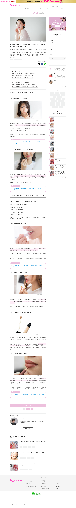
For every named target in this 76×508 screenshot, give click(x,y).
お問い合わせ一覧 (18, 504)
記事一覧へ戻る (28, 428)
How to (52, 93)
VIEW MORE (63, 86)
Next (44, 410)
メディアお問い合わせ (44, 481)
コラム (51, 52)
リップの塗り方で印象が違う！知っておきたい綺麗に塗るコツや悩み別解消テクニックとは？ (28, 188)
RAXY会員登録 (58, 480)
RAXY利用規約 (43, 486)
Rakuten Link (58, 486)
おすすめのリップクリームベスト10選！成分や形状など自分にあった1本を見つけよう (28, 266)
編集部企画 (62, 93)
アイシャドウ (53, 99)
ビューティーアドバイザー (30, 486)
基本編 (63, 95)
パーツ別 (57, 103)
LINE (56, 485)
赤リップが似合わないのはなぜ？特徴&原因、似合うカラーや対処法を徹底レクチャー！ (28, 142)
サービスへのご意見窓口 (45, 485)
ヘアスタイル (54, 101)
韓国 (20, 446)
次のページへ (28, 405)
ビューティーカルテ (29, 485)
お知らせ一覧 (43, 480)
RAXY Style (27, 8)
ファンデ (63, 105)
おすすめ (57, 93)
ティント (33, 446)
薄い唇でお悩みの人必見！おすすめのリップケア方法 (22, 75)
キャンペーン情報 (38, 8)
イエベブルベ (61, 101)
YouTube (57, 488)
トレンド (58, 99)
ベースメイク (15, 57)
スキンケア (52, 38)
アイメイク (52, 42)
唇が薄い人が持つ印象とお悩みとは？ (19, 71)
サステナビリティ (25, 504)
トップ (16, 8)
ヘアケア (51, 47)
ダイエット (52, 105)
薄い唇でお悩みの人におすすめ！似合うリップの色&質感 (23, 84)
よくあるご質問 (60, 8)
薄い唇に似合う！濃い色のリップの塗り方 (20, 82)
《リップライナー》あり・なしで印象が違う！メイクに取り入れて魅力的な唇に (28, 394)
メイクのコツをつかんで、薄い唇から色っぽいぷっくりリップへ (25, 86)
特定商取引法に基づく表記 (45, 488)
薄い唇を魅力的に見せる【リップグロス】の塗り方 (22, 80)
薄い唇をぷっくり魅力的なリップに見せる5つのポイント (23, 73)
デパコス (57, 105)
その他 (51, 54)
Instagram (57, 483)
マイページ (28, 483)
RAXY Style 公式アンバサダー (24, 469)
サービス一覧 (12, 504)
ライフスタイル (55, 107)
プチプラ (52, 103)
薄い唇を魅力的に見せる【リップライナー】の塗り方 (22, 77)
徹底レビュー (25, 446)
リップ (29, 446)
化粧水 (63, 103)
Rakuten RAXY (15, 5)
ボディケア (52, 45)
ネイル (51, 49)
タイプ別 (61, 107)
